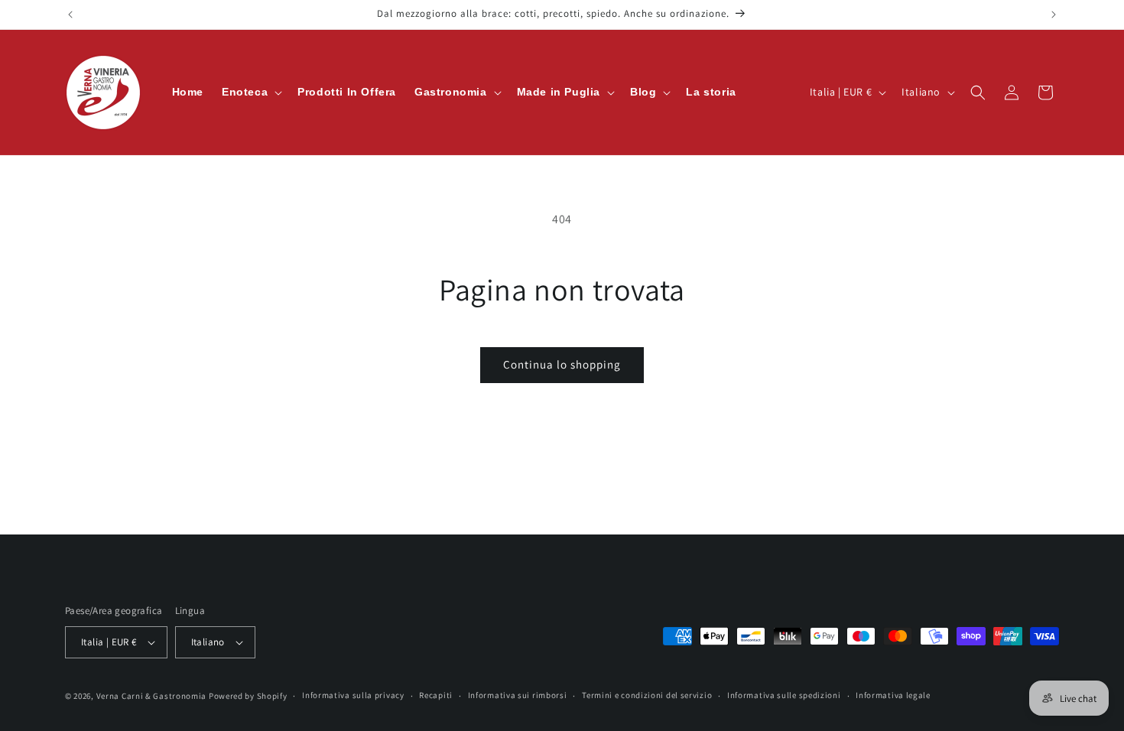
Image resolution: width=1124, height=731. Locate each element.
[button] (250, 92)
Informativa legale (893, 695)
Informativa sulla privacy (353, 695)
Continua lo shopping (562, 364)
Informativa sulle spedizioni (784, 695)
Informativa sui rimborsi (517, 695)
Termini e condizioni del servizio (647, 695)
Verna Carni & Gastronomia (151, 695)
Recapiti (436, 695)
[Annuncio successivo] (1053, 14)
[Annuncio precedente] (70, 14)
